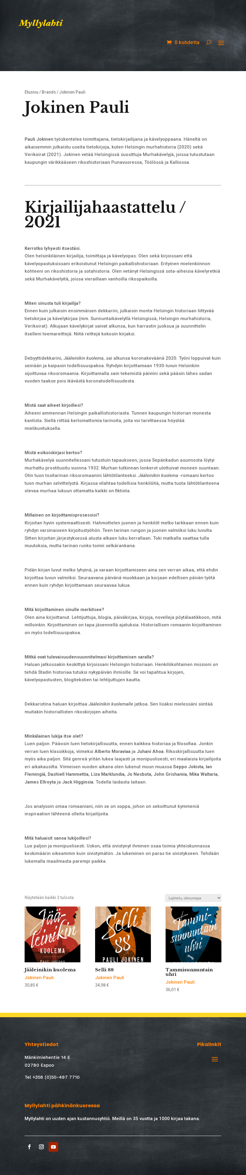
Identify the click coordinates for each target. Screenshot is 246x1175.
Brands (49, 92)
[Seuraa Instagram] (41, 1147)
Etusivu (31, 92)
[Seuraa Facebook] (29, 1147)
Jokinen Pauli (39, 977)
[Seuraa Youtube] (53, 1147)
